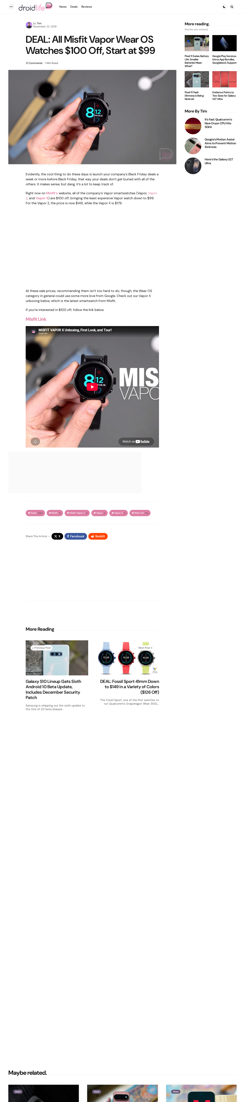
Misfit (56, 513)
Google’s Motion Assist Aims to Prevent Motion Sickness (220, 143)
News (175, 1091)
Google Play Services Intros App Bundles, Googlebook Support (224, 59)
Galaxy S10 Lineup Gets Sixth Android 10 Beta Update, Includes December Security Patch (53, 689)
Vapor (100, 513)
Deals (36, 513)
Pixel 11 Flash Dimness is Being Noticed (194, 96)
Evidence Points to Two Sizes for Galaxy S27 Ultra (224, 96)
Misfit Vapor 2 (78, 513)
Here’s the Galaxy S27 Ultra (219, 161)
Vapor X (120, 513)
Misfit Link (36, 319)
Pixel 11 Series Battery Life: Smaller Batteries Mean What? (197, 61)
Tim (39, 23)
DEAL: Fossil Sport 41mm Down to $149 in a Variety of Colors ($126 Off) (129, 687)
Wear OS (141, 513)
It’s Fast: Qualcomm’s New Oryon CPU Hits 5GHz (218, 123)
